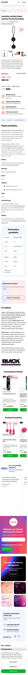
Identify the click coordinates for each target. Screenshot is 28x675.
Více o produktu (16, 68)
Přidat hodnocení (13, 297)
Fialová (11, 434)
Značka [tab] (19, 120)
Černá (15, 251)
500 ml (5, 388)
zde (21, 658)
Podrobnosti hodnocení (7, 23)
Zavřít (10, 87)
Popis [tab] (3, 120)
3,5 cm (15, 261)
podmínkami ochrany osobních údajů (12, 544)
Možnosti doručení (21, 73)
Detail (10, 409)
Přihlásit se (7, 549)
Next (22, 390)
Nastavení (13, 662)
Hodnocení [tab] (9, 120)
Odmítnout (13, 666)
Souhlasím (13, 671)
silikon (15, 257)
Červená (5, 434)
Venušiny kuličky (17, 237)
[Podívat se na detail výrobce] (8, 89)
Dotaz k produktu (5, 86)
